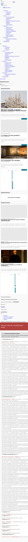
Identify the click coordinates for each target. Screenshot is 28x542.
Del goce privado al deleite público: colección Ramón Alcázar (13, 110)
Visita (5, 15)
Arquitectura (8, 28)
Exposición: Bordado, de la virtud (13, 20)
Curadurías (8, 12)
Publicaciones (6, 41)
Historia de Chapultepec (11, 31)
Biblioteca (8, 22)
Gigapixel (8, 14)
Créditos (5, 319)
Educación (6, 37)
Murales (8, 33)
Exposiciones (9, 18)
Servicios (8, 23)
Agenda (7, 19)
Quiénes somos (9, 27)
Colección (6, 10)
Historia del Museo (10, 29)
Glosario (8, 40)
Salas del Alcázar (9, 36)
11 (12, 183)
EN (5, 5)
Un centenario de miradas (10, 160)
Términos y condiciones (8, 316)
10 (12, 182)
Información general (10, 17)
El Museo (5, 26)
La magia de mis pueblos (10, 135)
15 (12, 188)
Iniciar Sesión (7, 7)
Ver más (24, 118)
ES (3, 5)
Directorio (6, 315)
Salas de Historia (9, 35)
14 (12, 187)
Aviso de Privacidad (8, 318)
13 (12, 186)
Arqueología (8, 32)
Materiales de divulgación (11, 38)
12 (12, 184)
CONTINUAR (16, 301)
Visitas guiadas (9, 24)
